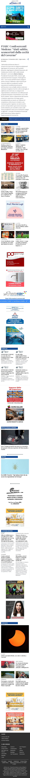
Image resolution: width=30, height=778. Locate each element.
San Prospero (23, 746)
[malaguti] (15, 730)
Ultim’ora (4, 119)
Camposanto (13, 748)
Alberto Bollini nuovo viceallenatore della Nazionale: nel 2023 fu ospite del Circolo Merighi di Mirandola (7, 538)
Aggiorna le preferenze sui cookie (18, 762)
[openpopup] (28, 27)
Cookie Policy (5, 762)
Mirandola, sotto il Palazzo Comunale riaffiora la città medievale (21, 558)
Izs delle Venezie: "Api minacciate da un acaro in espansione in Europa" (14, 476)
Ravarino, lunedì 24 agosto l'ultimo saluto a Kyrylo (22, 226)
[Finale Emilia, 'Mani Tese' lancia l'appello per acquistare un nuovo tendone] (7, 185)
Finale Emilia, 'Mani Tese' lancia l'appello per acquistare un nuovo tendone (7, 194)
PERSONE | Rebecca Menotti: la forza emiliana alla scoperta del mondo (22, 372)
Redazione (5, 59)
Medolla (3, 755)
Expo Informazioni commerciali (15, 298)
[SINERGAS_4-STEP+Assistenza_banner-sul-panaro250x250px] (15, 23)
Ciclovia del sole (5, 736)
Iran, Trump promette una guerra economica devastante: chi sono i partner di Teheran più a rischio (14, 448)
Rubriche (4, 348)
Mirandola (3, 61)
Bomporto (12, 750)
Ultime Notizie (4, 738)
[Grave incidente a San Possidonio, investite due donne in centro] (7, 234)
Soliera (21, 750)
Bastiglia (12, 752)
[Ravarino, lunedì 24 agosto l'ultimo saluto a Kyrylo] (7, 226)
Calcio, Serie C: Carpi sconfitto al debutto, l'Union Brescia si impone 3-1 (22, 243)
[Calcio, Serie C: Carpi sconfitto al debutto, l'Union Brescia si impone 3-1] (22, 234)
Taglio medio (22, 59)
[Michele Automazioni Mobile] (15, 35)
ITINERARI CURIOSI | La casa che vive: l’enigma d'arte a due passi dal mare (7, 357)
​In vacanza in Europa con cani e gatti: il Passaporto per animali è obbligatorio (22, 665)
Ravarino (22, 752)
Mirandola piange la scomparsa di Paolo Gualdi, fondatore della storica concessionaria (21, 194)
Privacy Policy (23, 761)
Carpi (2, 757)
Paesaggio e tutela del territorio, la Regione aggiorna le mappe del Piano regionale (7, 683)
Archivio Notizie (5, 740)
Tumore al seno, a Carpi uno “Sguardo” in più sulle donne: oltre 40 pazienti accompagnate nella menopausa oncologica (22, 538)
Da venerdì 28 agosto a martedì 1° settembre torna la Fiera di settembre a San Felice (22, 177)
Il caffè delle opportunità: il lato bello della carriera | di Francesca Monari (22, 357)
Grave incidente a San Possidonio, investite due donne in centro (7, 242)
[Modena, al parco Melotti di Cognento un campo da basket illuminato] (7, 138)
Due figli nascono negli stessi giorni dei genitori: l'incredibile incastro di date (22, 683)
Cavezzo (12, 746)
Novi (21, 748)
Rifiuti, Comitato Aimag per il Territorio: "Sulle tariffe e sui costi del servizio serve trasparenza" (21, 148)
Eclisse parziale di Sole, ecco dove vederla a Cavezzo (13, 656)
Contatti (10, 761)
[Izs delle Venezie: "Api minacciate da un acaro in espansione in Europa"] (15, 466)
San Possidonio (14, 754)
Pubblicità (16, 761)
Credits (14, 764)
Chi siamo (3, 761)
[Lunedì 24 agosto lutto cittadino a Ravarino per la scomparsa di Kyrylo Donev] (7, 129)
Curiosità (4, 623)
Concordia (3, 753)
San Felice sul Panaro (4, 751)
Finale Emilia (4, 748)
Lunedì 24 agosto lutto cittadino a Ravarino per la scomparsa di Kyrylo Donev (22, 130)
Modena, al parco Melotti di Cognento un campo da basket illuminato (7, 147)
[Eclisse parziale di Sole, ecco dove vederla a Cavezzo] (15, 639)
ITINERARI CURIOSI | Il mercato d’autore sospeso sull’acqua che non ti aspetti (7, 372)
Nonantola (22, 754)
